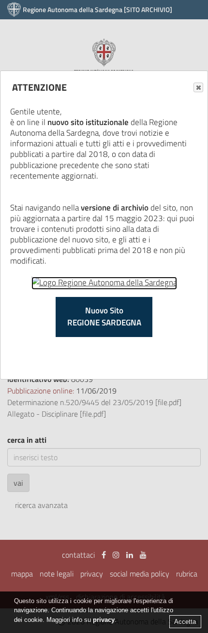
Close (198, 87)
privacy (104, 619)
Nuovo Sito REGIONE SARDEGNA (104, 316)
